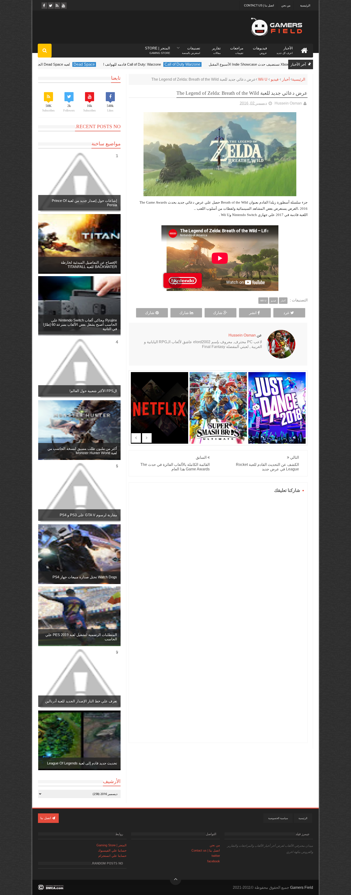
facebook (213, 861)
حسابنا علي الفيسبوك (112, 850)
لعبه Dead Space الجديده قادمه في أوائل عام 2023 (93, 64)
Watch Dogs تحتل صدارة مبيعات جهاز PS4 (85, 577)
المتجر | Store (157, 48)
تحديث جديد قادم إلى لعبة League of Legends (82, 763)
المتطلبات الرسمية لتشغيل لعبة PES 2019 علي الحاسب (81, 637)
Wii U (262, 79)
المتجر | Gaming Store (111, 845)
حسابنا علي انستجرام (112, 856)
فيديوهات (260, 48)
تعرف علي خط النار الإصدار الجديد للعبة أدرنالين (81, 701)
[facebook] (44, 5)
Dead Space (146, 64)
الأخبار (285, 48)
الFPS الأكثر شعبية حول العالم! (93, 391)
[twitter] (50, 5)
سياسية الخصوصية (278, 818)
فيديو (275, 79)
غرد (286, 313)
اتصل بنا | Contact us (259, 5)
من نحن (285, 5)
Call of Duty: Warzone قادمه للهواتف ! (194, 64)
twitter (216, 856)
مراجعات (236, 48)
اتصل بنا (46, 818)
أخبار (286, 79)
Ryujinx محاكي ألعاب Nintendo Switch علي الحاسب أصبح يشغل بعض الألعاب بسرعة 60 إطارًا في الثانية (80, 324)
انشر (252, 313)
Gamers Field (301, 887)
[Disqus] (218, 554)
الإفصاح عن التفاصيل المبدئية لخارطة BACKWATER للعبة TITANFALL (89, 264)
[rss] (57, 5)
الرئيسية (305, 5)
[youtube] (63, 5)
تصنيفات (191, 48)
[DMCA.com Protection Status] (51, 889)
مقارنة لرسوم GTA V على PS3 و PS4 (88, 515)
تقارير (216, 48)
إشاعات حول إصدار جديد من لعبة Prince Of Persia (84, 203)
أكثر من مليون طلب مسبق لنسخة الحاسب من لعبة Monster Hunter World (82, 451)
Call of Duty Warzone (244, 64)
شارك (217, 313)
